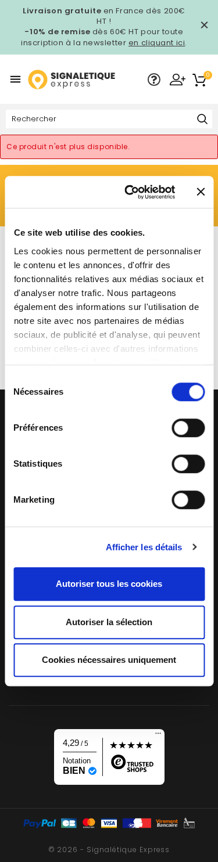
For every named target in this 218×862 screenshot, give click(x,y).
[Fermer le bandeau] (200, 192)
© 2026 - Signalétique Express (109, 849)
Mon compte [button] (177, 79)
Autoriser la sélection (109, 622)
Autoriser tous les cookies (109, 584)
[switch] (188, 428)
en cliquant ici (156, 42)
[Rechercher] (202, 120)
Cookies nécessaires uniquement (109, 660)
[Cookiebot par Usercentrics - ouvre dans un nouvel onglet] (130, 192)
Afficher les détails (144, 547)
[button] (154, 80)
